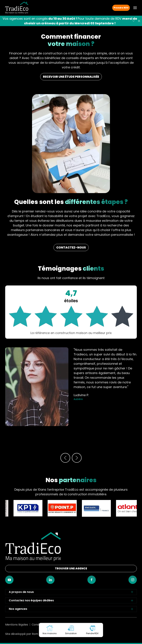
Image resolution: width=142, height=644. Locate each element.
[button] (135, 8)
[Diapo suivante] (133, 21)
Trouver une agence (71, 568)
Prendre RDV (121, 7)
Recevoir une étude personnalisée (71, 77)
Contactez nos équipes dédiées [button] (31, 600)
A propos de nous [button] (21, 592)
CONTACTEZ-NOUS (71, 247)
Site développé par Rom (21, 634)
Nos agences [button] (18, 609)
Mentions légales (16, 625)
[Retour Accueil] (16, 8)
